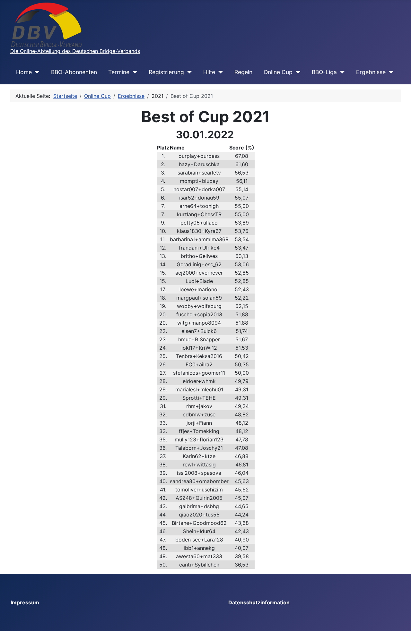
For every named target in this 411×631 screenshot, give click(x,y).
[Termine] (133, 72)
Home (24, 72)
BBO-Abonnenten (74, 72)
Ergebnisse (371, 72)
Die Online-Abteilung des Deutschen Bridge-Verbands (75, 51)
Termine (118, 72)
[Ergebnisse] (390, 72)
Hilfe (209, 72)
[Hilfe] (219, 72)
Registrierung (166, 72)
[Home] (36, 72)
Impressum (25, 602)
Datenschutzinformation (259, 602)
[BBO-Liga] (341, 72)
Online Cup (278, 72)
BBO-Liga (324, 72)
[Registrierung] (188, 72)
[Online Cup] (297, 72)
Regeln (243, 72)
